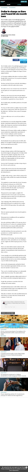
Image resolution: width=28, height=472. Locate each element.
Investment (4, 7)
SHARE (16, 59)
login (19, 4)
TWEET (24, 59)
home (8, 4)
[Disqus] (14, 416)
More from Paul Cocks (10, 307)
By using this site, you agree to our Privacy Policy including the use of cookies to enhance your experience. (14, 469)
